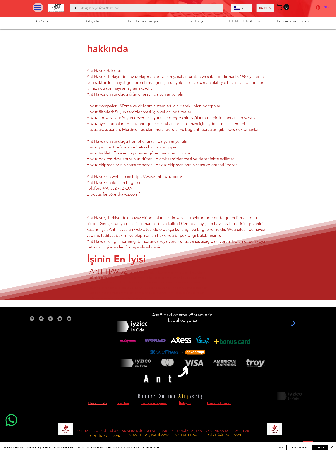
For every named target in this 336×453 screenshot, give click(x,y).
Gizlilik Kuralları (150, 447)
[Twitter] (50, 318)
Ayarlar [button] (280, 447)
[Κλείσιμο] (332, 447)
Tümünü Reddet (298, 447)
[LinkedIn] (59, 318)
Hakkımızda (97, 403)
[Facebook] (41, 318)
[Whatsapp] (11, 420)
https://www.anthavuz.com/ (157, 176)
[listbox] (265, 8)
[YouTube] (69, 318)
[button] (265, 8)
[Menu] (38, 7)
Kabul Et (320, 447)
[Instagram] (32, 318)
